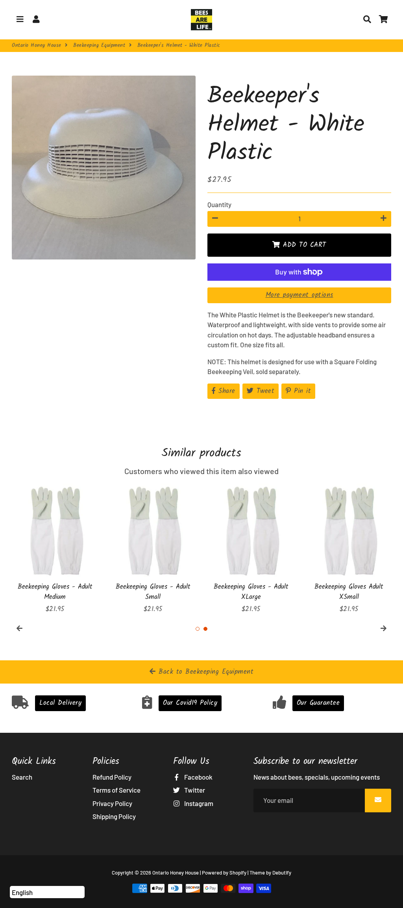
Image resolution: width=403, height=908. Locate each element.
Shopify (237, 872)
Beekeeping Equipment (99, 46)
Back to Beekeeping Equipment (205, 672)
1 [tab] (198, 629)
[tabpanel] (55, 549)
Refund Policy (111, 777)
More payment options (299, 295)
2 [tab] (205, 629)
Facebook (198, 777)
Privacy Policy (112, 803)
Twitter (194, 790)
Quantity (219, 204)
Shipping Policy (114, 816)
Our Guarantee (318, 703)
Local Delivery (60, 703)
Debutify (281, 872)
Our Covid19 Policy (190, 703)
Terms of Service (116, 790)
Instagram (198, 803)
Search (22, 777)
